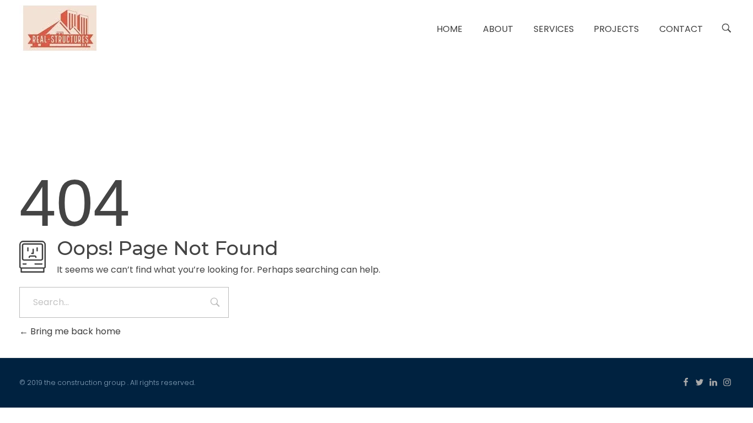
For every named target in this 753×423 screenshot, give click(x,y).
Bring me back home (74, 331)
